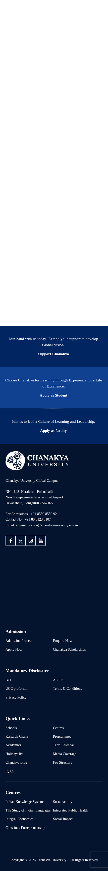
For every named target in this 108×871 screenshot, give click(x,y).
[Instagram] (31, 541)
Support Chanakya (53, 354)
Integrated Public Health (70, 810)
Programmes (62, 736)
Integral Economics (19, 819)
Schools (11, 728)
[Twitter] (21, 541)
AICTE (58, 680)
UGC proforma (16, 688)
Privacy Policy (16, 697)
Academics (13, 745)
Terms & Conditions (67, 688)
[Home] (37, 460)
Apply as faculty (53, 431)
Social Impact (63, 819)
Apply (91, 10)
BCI (8, 680)
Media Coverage (64, 754)
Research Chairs (17, 736)
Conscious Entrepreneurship (25, 828)
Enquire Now (62, 641)
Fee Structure (62, 762)
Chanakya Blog (16, 762)
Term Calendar (63, 745)
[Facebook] (11, 541)
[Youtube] (41, 541)
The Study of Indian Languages (28, 810)
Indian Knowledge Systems (25, 802)
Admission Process (19, 641)
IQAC (10, 771)
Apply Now (14, 649)
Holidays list (14, 754)
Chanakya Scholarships (69, 649)
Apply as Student (53, 395)
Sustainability (62, 802)
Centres (58, 728)
